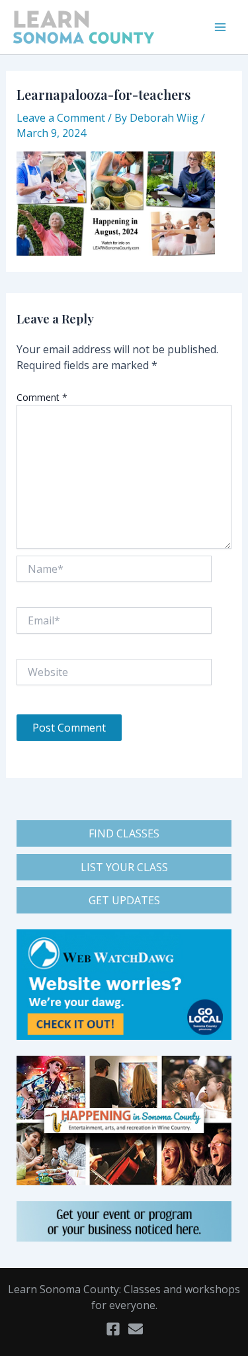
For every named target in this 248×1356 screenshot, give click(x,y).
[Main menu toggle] (220, 27)
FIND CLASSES (124, 833)
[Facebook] (113, 1329)
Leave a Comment (61, 117)
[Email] (135, 1329)
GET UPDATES (124, 900)
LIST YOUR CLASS (124, 867)
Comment (42, 397)
